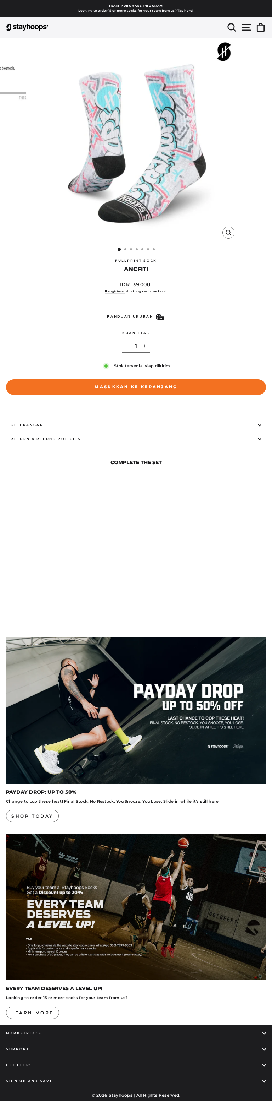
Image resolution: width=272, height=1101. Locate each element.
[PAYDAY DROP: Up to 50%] (136, 710)
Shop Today (32, 816)
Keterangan (27, 425)
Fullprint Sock (136, 260)
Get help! (19, 1065)
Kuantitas (136, 333)
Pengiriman (115, 291)
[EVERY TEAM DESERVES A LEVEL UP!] (136, 907)
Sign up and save (29, 1081)
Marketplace (24, 1033)
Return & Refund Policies (46, 439)
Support (17, 1049)
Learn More (32, 1012)
